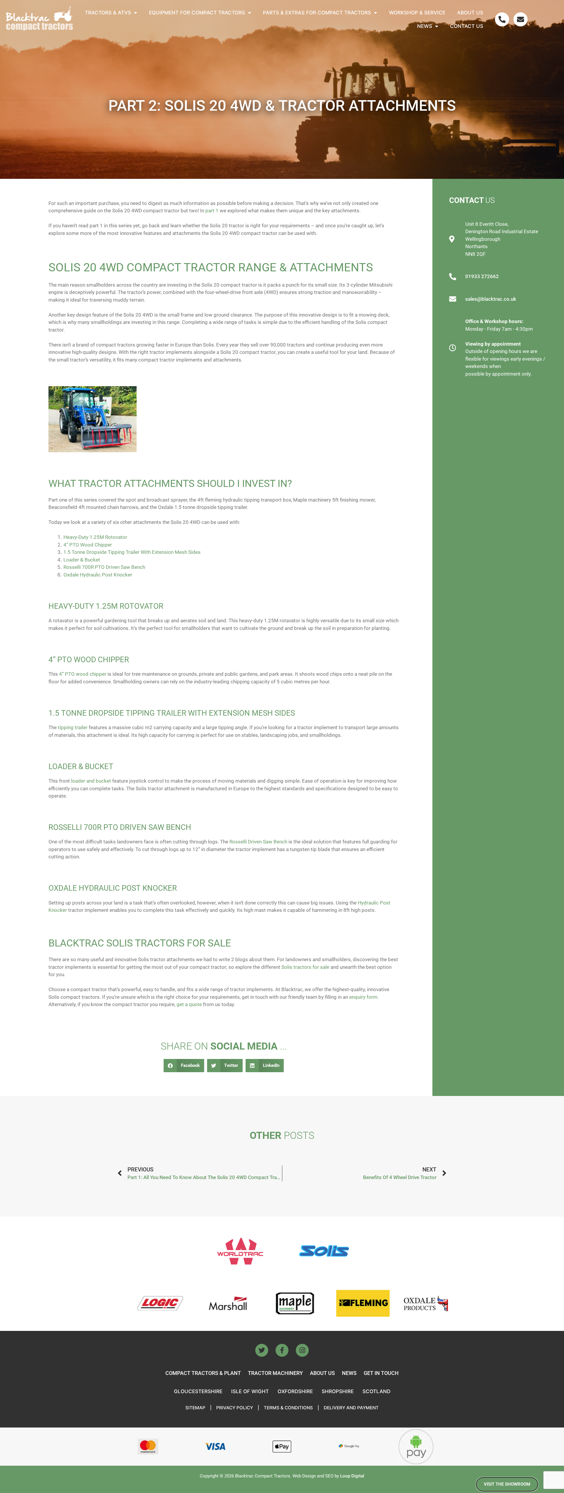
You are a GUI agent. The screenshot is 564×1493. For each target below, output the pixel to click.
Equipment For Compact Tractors (197, 13)
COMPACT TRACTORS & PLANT (203, 1373)
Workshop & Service (417, 13)
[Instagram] (302, 1350)
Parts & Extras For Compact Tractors (317, 13)
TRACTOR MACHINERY (275, 1373)
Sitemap (195, 1407)
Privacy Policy (234, 1407)
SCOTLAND (376, 1391)
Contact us (466, 26)
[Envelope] (520, 19)
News (424, 26)
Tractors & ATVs (108, 13)
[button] (184, 1065)
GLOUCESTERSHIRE (198, 1391)
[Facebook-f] (282, 1350)
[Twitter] (261, 1350)
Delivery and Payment (351, 1407)
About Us (470, 13)
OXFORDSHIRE (295, 1391)
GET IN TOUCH (381, 1373)
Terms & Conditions (288, 1407)
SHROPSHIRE (338, 1391)
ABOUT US (322, 1373)
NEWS (349, 1373)
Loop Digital (352, 1476)
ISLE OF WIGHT (250, 1391)
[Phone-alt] (502, 19)
